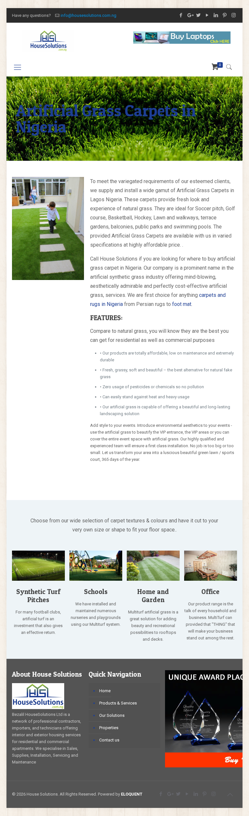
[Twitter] (198, 15)
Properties (108, 727)
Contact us (109, 740)
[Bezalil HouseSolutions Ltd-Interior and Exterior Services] (48, 40)
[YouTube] (207, 15)
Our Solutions (111, 715)
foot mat (181, 304)
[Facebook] (181, 15)
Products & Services (118, 703)
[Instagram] (233, 15)
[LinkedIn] (216, 15)
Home (105, 690)
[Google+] (189, 15)
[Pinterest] (224, 15)
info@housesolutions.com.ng (88, 15)
